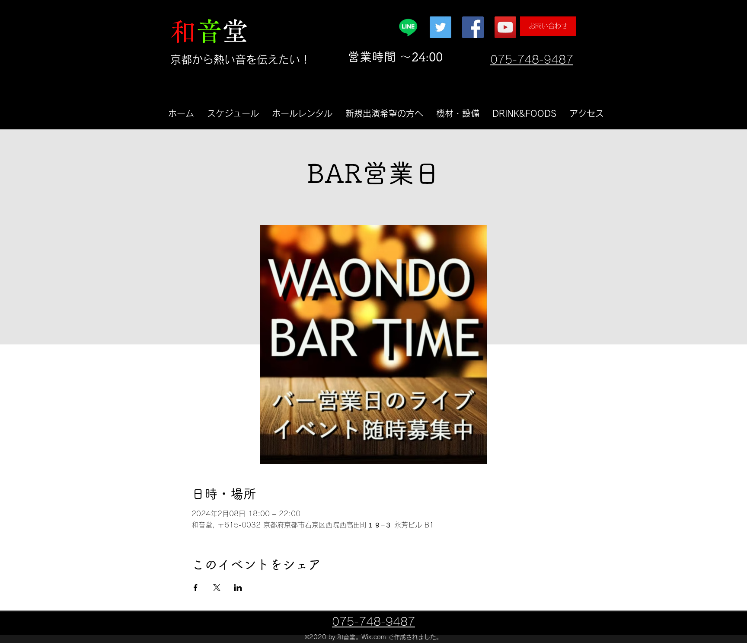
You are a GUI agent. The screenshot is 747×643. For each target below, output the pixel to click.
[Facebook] (473, 27)
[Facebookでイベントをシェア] (196, 587)
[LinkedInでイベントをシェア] (238, 587)
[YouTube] (505, 27)
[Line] (408, 27)
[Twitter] (440, 27)
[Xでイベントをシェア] (217, 587)
